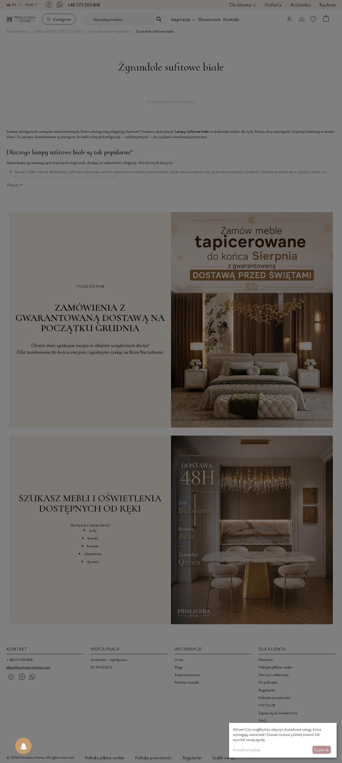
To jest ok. (321, 749)
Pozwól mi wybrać (247, 749)
